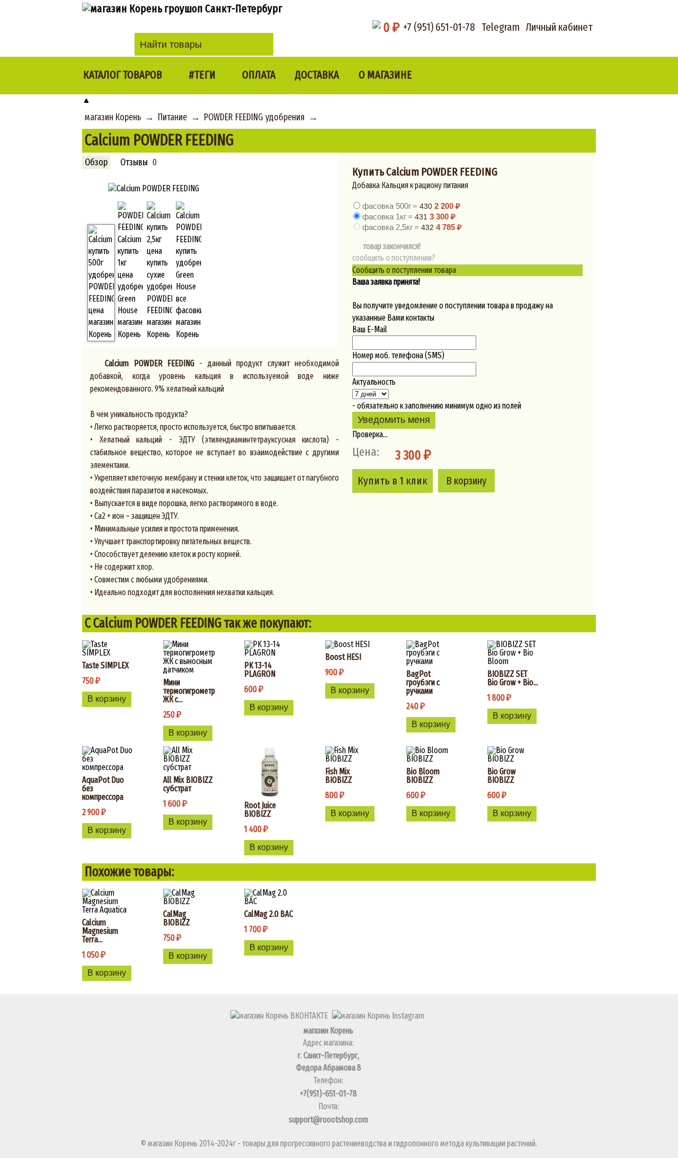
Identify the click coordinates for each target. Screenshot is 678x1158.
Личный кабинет (559, 27)
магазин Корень (113, 117)
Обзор (96, 162)
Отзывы (134, 162)
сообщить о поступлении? (393, 258)
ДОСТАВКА (317, 75)
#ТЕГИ (202, 75)
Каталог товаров (122, 75)
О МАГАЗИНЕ (385, 75)
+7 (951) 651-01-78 (439, 27)
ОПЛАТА (258, 75)
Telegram (500, 27)
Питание (172, 117)
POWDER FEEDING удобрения (254, 117)
